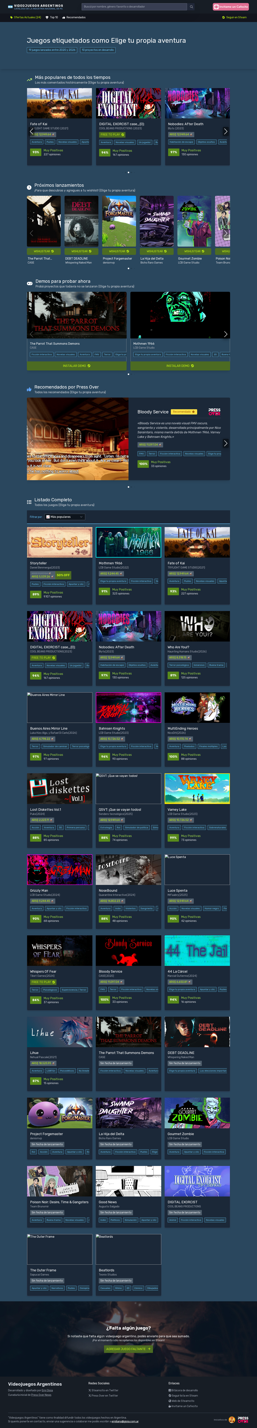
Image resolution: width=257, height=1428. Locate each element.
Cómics (138, 1288)
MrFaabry (173, 895)
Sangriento (147, 908)
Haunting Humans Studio (183, 128)
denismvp (71, 262)
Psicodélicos (67, 1070)
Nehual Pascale (39, 1057)
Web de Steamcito (182, 1401)
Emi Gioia (47, 1390)
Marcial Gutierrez (178, 976)
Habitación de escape (112, 142)
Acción (35, 827)
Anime (172, 1220)
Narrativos (219, 354)
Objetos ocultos (137, 142)
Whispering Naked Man (41, 262)
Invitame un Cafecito (184, 1406)
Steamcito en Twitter (104, 1390)
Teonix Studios (108, 1274)
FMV (102, 989)
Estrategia (106, 827)
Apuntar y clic (196, 453)
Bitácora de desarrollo (184, 1390)
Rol (118, 827)
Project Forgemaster (79, 258)
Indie (118, 908)
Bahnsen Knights (145, 343)
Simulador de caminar (55, 746)
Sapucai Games (39, 1274)
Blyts (102, 128)
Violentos (130, 908)
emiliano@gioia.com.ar (125, 1421)
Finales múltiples (208, 746)
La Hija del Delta (114, 258)
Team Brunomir (187, 262)
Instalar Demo (75, 366)
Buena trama (217, 142)
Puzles (96, 354)
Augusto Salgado (226, 215)
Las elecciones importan (213, 1070)
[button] (122, 172)
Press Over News (41, 1395)
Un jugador (76, 142)
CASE (102, 976)
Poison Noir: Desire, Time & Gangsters (191, 259)
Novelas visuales (56, 142)
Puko (33, 814)
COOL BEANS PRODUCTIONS (46, 128)
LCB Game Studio (151, 262)
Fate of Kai (149, 412)
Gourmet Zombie (152, 258)
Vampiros (110, 354)
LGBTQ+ (51, 1070)
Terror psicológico (179, 142)
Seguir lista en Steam (184, 1395)
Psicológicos (50, 989)
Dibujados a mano (157, 1288)
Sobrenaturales (79, 354)
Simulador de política (136, 827)
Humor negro (212, 908)
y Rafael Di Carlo (58, 733)
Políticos (115, 1220)
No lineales (84, 1070)
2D (128, 1288)
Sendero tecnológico (111, 814)
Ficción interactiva (56, 354)
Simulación (131, 1220)
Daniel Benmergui (40, 567)
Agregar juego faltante (126, 1349)
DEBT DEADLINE (39, 258)
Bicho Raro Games (114, 262)
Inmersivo (199, 142)
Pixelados (189, 746)
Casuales (105, 1288)
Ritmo (118, 1288)
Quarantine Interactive (113, 895)
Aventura (37, 142)
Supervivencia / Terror (74, 989)
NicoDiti (172, 733)
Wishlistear (42, 251)
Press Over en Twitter (104, 1395)
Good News (224, 211)
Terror (35, 746)
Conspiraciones (88, 1288)
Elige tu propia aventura (148, 354)
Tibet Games (38, 976)
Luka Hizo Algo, (39, 733)
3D (60, 827)
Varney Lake (38, 343)
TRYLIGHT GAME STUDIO (182, 567)
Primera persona (76, 827)
